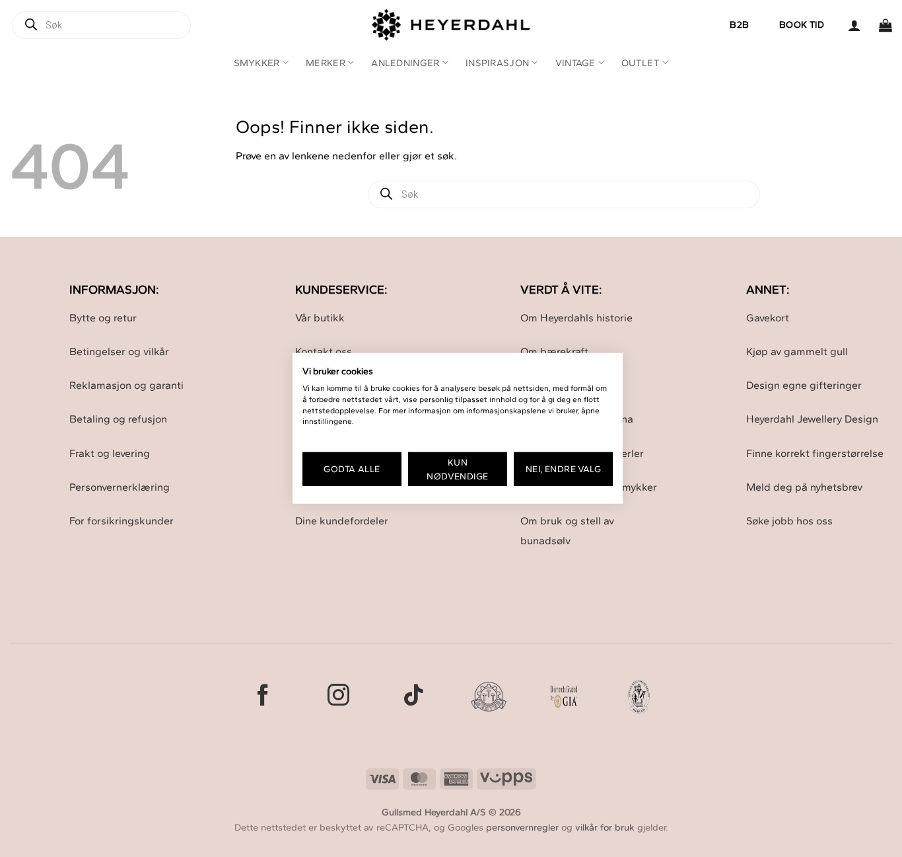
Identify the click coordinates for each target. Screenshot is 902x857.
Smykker (257, 63)
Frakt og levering (109, 453)
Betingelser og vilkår (119, 351)
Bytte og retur (103, 317)
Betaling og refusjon (118, 419)
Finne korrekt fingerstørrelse (815, 453)
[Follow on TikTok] (414, 696)
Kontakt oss (323, 351)
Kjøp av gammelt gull (797, 351)
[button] (854, 25)
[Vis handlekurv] (885, 25)
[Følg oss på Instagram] (338, 696)
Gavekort (767, 317)
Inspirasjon (497, 63)
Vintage (575, 63)
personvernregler (522, 827)
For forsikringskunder (121, 520)
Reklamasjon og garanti (126, 385)
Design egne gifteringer (804, 385)
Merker (325, 63)
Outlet (640, 63)
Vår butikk (320, 317)
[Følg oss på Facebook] (263, 696)
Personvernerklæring (119, 487)
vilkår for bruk (605, 827)
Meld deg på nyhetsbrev (804, 487)
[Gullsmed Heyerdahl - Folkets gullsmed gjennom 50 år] (451, 25)
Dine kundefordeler (341, 520)
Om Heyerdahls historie (576, 317)
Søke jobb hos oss (789, 520)
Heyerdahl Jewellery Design (812, 419)
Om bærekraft (554, 351)
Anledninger (405, 63)
